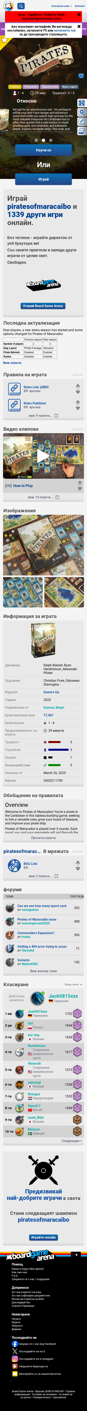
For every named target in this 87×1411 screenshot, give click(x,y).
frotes (26, 937)
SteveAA (28, 950)
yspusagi (34, 1082)
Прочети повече (43, 838)
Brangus (34, 1094)
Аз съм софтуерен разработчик (31, 1295)
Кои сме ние (19, 1272)
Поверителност (42, 1397)
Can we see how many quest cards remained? (50, 906)
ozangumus (30, 910)
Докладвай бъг (21, 1302)
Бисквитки (59, 1397)
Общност (17, 1325)
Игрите (16, 1322)
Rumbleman (37, 1046)
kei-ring (33, 1035)
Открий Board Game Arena (43, 306)
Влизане (80, 6)
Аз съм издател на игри (26, 1292)
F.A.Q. (15, 1275)
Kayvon (49, 707)
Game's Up (51, 692)
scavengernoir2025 (36, 923)
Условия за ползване (44, 1394)
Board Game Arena (22, 1391)
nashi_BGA (36, 1118)
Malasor (34, 1129)
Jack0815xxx (63, 996)
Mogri (60, 707)
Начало (16, 1318)
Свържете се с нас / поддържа (30, 1279)
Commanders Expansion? (35, 933)
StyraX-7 (34, 1106)
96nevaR (34, 1063)
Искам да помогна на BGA (28, 1298)
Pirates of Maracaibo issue (36, 919)
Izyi (30, 1023)
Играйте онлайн (43, 1237)
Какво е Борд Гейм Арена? (28, 1268)
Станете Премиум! (23, 1305)
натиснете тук (65, 30)
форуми (16, 1329)
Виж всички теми (43, 971)
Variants (23, 960)
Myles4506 (30, 964)
